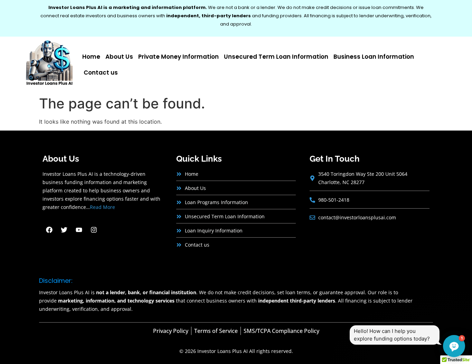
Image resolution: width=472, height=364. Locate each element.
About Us (119, 56)
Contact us (101, 72)
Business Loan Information (373, 56)
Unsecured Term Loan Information (276, 56)
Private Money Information (178, 56)
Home (91, 56)
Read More (102, 207)
